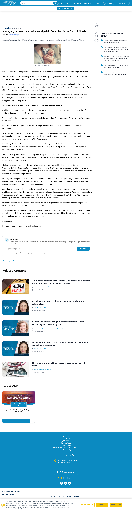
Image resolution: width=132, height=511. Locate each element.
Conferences (77, 3)
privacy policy (41, 253)
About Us (61, 496)
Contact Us (66, 438)
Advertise (66, 436)
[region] (66, 505)
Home (53, 496)
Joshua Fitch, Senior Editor (42, 287)
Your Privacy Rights (66, 450)
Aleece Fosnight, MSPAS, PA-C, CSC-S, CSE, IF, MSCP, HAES (52, 328)
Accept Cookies (116, 504)
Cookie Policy (19, 509)
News (62, 3)
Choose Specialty (63, 8)
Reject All (102, 504)
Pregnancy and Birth (9, 261)
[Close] (129, 505)
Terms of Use (66, 443)
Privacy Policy (66, 445)
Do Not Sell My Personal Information (66, 448)
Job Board (66, 441)
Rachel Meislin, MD (40, 307)
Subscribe (82, 249)
